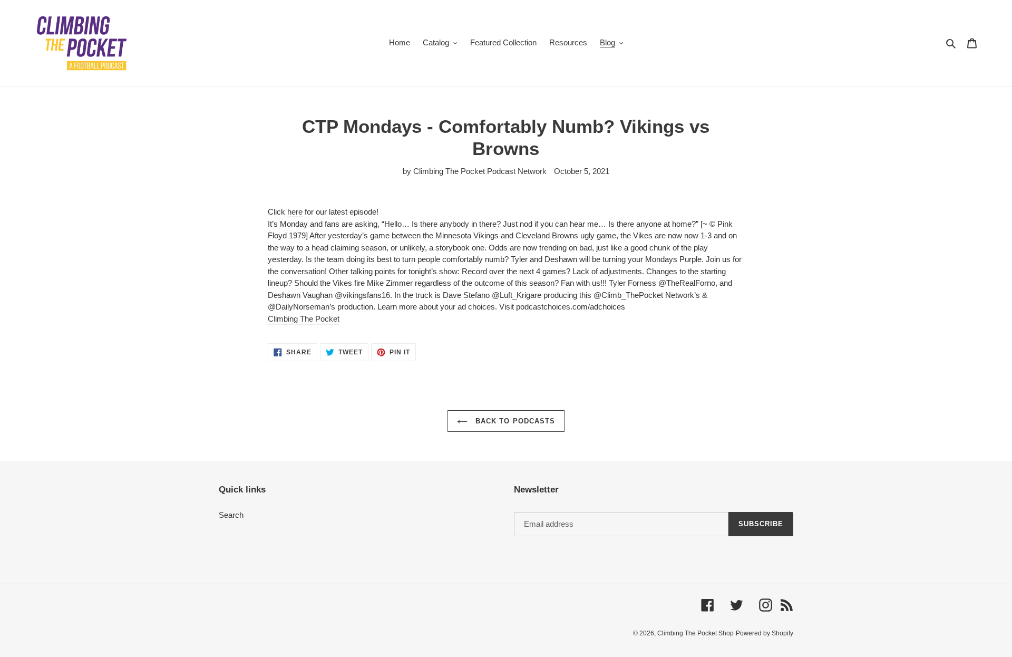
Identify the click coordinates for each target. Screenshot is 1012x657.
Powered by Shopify (764, 633)
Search (231, 514)
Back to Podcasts (514, 421)
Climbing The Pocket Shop (695, 633)
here (295, 211)
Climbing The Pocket (303, 318)
